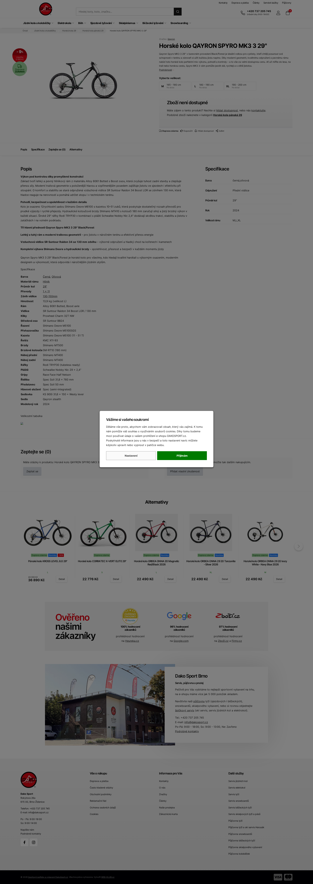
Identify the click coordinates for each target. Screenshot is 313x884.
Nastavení (131, 455)
